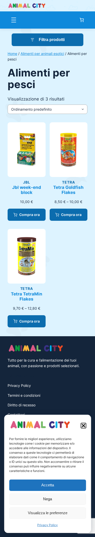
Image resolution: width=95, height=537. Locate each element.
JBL (26, 182)
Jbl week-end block (26, 190)
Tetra (68, 182)
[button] (83, 425)
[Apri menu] (14, 20)
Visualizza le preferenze (47, 513)
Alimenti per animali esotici (42, 53)
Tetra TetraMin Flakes (26, 296)
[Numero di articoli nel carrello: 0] (81, 20)
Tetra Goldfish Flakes (68, 190)
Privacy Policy (47, 525)
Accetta (47, 485)
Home (12, 53)
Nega (47, 499)
